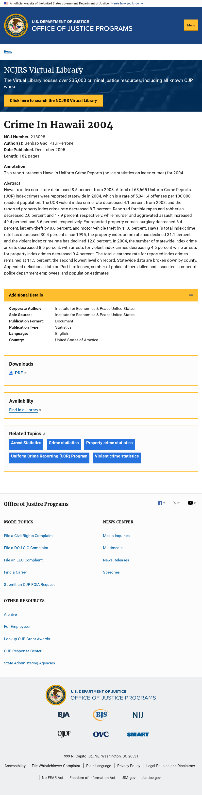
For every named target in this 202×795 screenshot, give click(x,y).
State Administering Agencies (29, 663)
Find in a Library (23, 409)
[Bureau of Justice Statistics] (101, 721)
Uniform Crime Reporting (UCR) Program (49, 456)
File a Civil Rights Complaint (28, 535)
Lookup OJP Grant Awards (27, 638)
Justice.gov (151, 777)
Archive (10, 614)
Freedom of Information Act (92, 777)
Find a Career (15, 572)
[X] (178, 506)
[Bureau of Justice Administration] (64, 718)
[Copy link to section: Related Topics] (43, 433)
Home (8, 51)
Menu (191, 25)
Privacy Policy (128, 766)
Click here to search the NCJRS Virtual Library (53, 100)
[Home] (82, 25)
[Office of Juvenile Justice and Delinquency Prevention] (64, 738)
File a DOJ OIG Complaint (26, 547)
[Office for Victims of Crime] (101, 737)
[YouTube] (192, 506)
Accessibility (15, 766)
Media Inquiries (116, 535)
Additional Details (26, 295)
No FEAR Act (52, 777)
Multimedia (113, 547)
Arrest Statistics (26, 442)
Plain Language (98, 766)
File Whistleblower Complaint (56, 766)
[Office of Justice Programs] (16, 25)
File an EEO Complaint (23, 560)
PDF (19, 372)
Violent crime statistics (117, 456)
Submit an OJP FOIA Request (29, 584)
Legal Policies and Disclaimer (170, 766)
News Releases (116, 560)
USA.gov (128, 777)
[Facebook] (163, 506)
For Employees (17, 626)
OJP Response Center (22, 651)
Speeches (111, 572)
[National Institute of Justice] (138, 719)
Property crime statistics (109, 442)
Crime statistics (64, 442)
